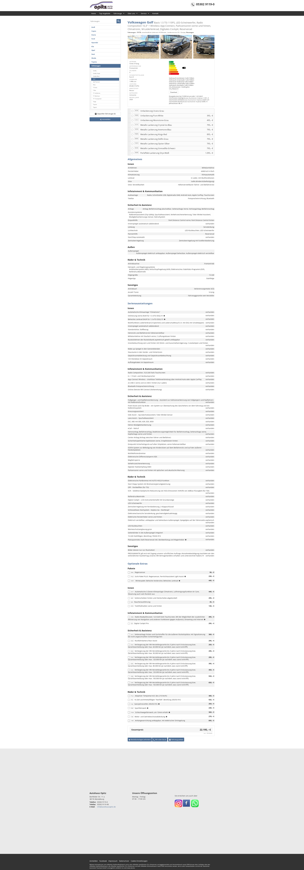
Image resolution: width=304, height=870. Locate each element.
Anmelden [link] (106, 119)
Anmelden (94, 861)
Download (173, 92)
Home (93, 13)
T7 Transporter (97, 99)
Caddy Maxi (96, 76)
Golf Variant (96, 82)
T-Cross (95, 87)
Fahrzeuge (118, 13)
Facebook (103, 861)
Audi (93, 27)
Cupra (93, 31)
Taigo (94, 101)
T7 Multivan (96, 96)
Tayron (95, 104)
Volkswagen (96, 66)
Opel (93, 50)
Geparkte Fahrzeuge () (106, 114)
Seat (93, 54)
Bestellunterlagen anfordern (141, 739)
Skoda (93, 58)
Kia (92, 47)
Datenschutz (124, 861)
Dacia (93, 35)
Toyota (94, 62)
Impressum (112, 861)
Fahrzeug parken (177, 739)
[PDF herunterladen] (191, 68)
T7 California (96, 93)
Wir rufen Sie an (160, 739)
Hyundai (94, 43)
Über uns (131, 13)
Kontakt (155, 13)
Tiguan (95, 107)
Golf (94, 79)
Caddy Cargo (96, 73)
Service (144, 13)
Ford (93, 39)
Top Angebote (104, 13)
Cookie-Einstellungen (139, 861)
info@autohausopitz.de (106, 807)
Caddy (94, 70)
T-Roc (94, 90)
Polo (94, 85)
